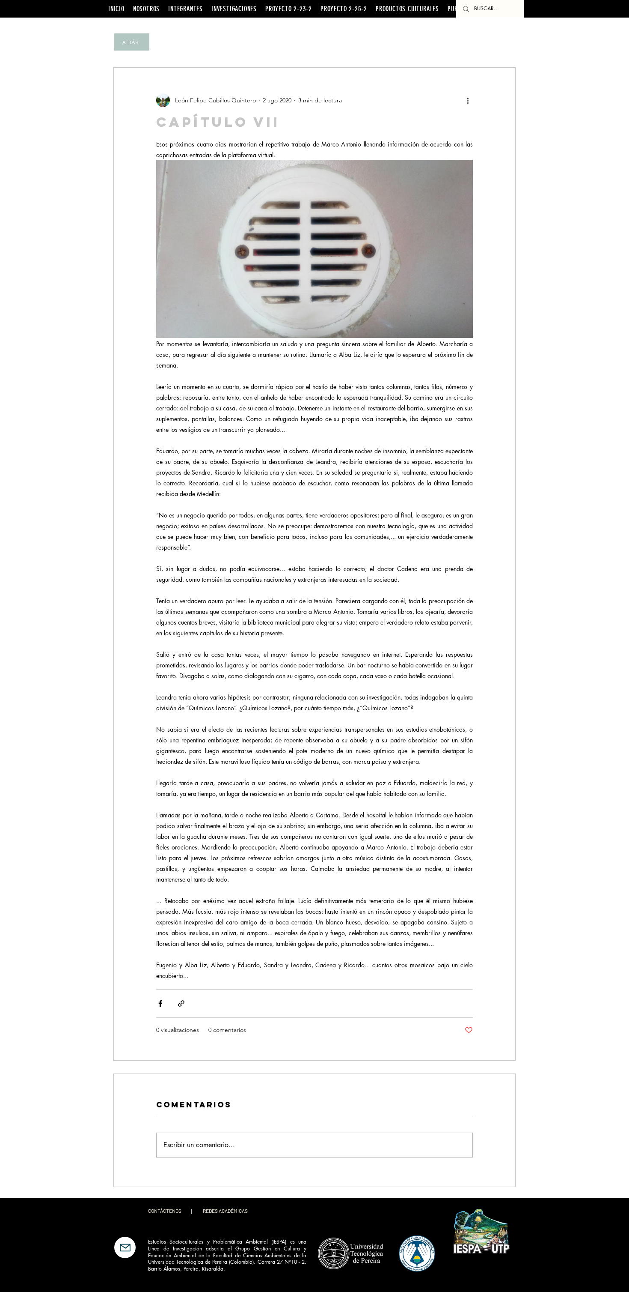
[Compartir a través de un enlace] (181, 1003)
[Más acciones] (468, 100)
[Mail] (125, 1247)
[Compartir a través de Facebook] (160, 1003)
